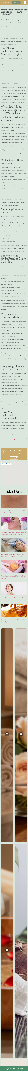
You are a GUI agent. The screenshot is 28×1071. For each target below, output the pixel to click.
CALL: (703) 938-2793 (16, 450)
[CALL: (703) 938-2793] (3, 452)
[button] (25, 2)
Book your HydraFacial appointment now (12, 439)
